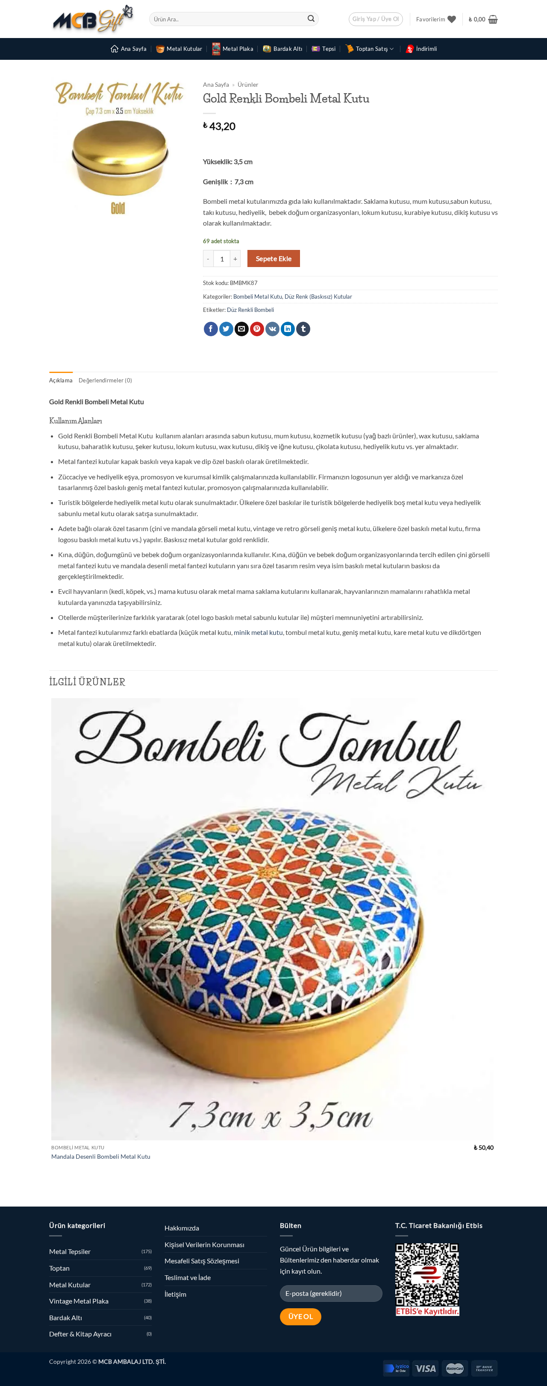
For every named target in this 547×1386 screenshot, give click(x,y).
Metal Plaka (238, 48)
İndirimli (426, 48)
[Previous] (53, 1191)
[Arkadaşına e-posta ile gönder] (242, 329)
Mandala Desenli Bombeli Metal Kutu (100, 1156)
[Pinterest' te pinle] (257, 329)
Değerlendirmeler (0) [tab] (105, 380)
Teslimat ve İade (188, 1277)
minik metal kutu (258, 632)
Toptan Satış (372, 48)
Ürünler (248, 84)
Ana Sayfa (134, 48)
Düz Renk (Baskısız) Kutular (318, 296)
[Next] (76, 1191)
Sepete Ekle (274, 258)
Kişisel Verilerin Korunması (204, 1244)
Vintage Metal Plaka (79, 1301)
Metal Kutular (184, 48)
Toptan (59, 1268)
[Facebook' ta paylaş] (211, 329)
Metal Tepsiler (70, 1251)
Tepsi (328, 48)
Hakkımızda (182, 1228)
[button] (376, 19)
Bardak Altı (288, 48)
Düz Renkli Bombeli (250, 309)
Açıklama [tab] (61, 380)
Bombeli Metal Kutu (257, 296)
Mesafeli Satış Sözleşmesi (202, 1261)
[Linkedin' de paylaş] (288, 329)
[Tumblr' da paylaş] (303, 329)
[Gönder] (311, 19)
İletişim (175, 1294)
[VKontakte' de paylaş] (272, 329)
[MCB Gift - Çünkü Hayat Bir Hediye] (92, 19)
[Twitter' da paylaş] (226, 329)
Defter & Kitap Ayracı (80, 1334)
